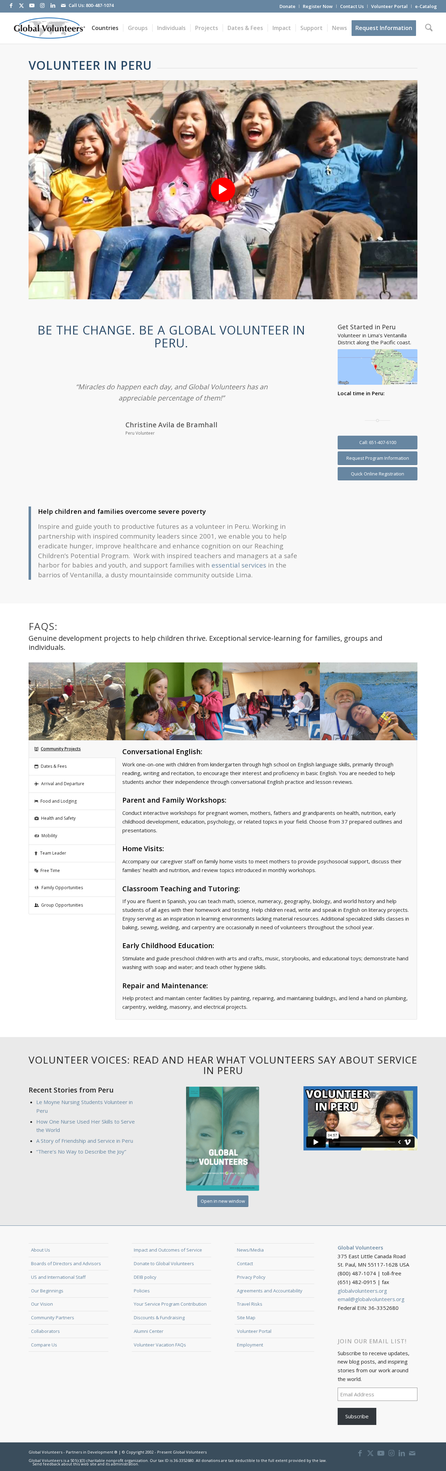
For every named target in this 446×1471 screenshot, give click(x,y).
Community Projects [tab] (61, 749)
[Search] (429, 28)
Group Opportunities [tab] (62, 905)
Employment (250, 1345)
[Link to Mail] (63, 5)
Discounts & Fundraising (159, 1317)
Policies (142, 1291)
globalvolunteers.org (362, 1290)
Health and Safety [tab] (58, 818)
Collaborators (45, 1331)
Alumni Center (148, 1331)
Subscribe (357, 1416)
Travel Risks (249, 1304)
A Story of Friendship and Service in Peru (84, 1140)
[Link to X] (21, 5)
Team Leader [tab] (53, 853)
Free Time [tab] (50, 870)
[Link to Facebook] (11, 5)
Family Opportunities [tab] (62, 888)
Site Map (246, 1317)
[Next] (298, 391)
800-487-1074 (100, 5)
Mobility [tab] (49, 836)
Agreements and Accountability (269, 1291)
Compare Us (44, 1345)
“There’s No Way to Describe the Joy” (81, 1151)
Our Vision (42, 1304)
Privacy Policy (251, 1277)
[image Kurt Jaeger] (368, 701)
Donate (287, 6)
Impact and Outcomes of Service (168, 1250)
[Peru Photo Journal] (223, 1138)
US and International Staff (58, 1277)
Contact (245, 1263)
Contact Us (352, 6)
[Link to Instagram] (42, 5)
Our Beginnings (47, 1291)
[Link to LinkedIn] (53, 5)
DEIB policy (145, 1277)
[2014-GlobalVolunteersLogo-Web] (49, 28)
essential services (240, 565)
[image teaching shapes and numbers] (174, 701)
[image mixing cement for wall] (77, 701)
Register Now (318, 6)
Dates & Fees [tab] (54, 766)
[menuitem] (287, 6)
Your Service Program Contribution (170, 1304)
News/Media (250, 1250)
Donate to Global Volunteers (164, 1263)
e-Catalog (426, 6)
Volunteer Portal (389, 6)
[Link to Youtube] (32, 5)
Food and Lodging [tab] (58, 801)
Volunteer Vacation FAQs (160, 1345)
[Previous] (44, 391)
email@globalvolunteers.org (371, 1299)
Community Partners (52, 1317)
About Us (40, 1250)
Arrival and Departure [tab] (62, 784)
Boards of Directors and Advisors (66, 1263)
